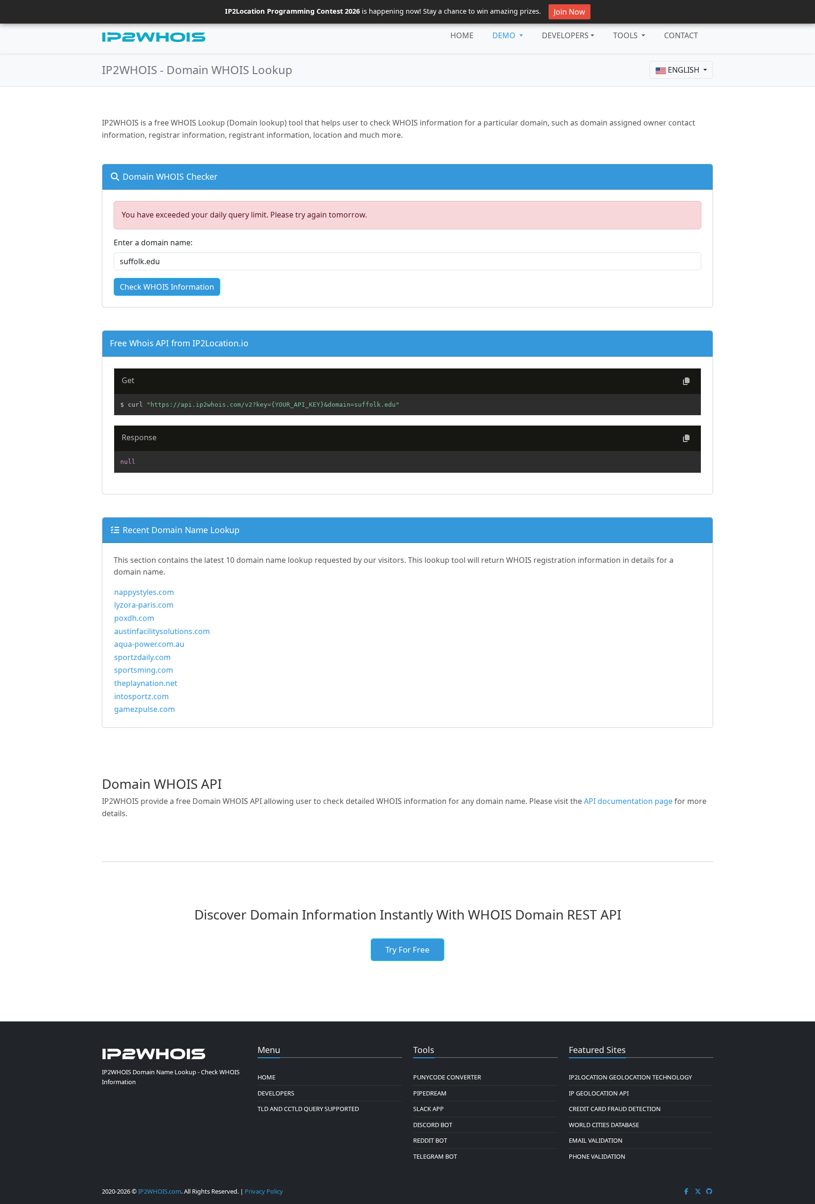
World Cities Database (604, 1124)
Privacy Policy (264, 1191)
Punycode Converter (447, 1077)
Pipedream (430, 1093)
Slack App (428, 1108)
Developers (565, 35)
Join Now (569, 12)
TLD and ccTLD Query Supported (308, 1108)
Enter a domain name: (153, 242)
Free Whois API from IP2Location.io (179, 343)
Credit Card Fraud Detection (615, 1108)
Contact (681, 35)
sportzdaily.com (142, 657)
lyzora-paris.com (144, 605)
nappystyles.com (144, 592)
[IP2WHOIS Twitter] (698, 1191)
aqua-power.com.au (149, 644)
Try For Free (407, 949)
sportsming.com (143, 670)
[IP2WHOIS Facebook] (686, 1191)
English (683, 70)
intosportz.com (141, 696)
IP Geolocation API (599, 1093)
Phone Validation (597, 1156)
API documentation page (628, 801)
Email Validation (596, 1140)
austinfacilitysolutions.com (162, 631)
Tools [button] (626, 35)
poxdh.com (134, 618)
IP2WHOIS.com (159, 1191)
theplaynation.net (145, 683)
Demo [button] (504, 35)
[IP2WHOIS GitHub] (709, 1191)
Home (462, 35)
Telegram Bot (435, 1156)
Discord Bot (432, 1124)
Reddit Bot (430, 1140)
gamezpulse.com (144, 709)
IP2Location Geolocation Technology (630, 1077)
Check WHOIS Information (167, 287)
